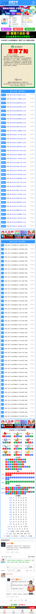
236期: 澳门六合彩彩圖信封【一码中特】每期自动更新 (18, 316)
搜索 (19, 570)
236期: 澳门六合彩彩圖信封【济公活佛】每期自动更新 (18, 281)
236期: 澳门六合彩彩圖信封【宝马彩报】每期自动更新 (18, 400)
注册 (13, 612)
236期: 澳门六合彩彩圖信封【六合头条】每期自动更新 (18, 297)
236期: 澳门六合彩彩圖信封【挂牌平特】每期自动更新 (18, 372)
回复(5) (12, 552)
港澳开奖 (8, 543)
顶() (17, 552)
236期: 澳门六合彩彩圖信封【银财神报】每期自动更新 (18, 269)
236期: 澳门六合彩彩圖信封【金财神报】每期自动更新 (18, 336)
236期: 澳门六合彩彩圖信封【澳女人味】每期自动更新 (18, 308)
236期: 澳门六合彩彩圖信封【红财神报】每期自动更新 (18, 261)
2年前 (7, 552)
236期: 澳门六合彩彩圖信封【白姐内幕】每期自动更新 (18, 368)
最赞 (31, 570)
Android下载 (7, 29)
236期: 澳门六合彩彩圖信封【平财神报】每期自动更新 (18, 412)
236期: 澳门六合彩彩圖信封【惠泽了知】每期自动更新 (18, 352)
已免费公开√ (11, 607)
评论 (22, 612)
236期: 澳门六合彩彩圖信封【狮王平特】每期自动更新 (18, 348)
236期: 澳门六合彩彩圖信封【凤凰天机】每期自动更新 (18, 344)
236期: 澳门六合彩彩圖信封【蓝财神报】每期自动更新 (18, 257)
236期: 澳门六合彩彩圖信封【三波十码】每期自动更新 (18, 312)
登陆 (29, 556)
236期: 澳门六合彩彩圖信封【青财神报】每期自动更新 (18, 277)
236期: (16, 95)
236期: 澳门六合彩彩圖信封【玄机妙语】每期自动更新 (18, 356)
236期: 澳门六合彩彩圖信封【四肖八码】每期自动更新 (18, 324)
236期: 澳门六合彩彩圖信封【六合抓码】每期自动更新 (18, 265)
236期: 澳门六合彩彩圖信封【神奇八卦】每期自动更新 (18, 364)
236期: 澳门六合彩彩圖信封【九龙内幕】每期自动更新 (18, 289)
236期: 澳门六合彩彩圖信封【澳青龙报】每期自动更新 (18, 404)
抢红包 (31, 612)
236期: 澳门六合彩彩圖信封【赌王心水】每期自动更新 (18, 380)
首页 (4, 612)
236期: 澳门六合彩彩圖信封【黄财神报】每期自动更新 (18, 273)
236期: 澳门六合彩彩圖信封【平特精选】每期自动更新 (18, 332)
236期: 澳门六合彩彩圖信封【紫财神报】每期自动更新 (18, 253)
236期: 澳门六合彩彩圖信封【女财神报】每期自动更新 (18, 408)
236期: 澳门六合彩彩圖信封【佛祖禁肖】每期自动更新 (18, 376)
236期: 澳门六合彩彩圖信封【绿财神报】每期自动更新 (18, 245)
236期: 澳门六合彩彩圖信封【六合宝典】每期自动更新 (18, 320)
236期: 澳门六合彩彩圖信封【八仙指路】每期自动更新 (18, 384)
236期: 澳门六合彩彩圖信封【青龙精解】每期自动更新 (18, 396)
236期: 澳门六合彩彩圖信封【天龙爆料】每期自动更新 (18, 285)
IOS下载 (19, 29)
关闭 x (30, 593)
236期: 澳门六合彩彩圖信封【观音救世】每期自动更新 (18, 293)
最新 (27, 570)
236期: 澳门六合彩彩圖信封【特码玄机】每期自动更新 (18, 360)
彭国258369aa (9, 574)
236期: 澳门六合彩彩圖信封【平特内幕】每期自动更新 (18, 416)
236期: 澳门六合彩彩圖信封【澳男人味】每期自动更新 (18, 304)
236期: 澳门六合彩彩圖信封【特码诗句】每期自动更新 (18, 388)
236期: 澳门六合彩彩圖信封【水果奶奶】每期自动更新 (18, 328)
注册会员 (33, 556)
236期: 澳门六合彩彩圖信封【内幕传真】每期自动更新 (18, 392)
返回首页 (33, 4)
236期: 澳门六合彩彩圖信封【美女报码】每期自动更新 (18, 301)
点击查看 (31, 607)
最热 (34, 570)
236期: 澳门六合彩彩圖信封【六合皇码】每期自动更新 (18, 340)
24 (18, 552)
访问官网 (30, 29)
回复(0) (12, 596)
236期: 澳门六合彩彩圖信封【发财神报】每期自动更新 (18, 249)
